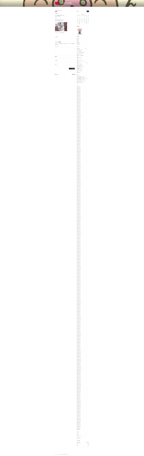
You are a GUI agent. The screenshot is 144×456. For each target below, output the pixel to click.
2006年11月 (78, 419)
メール (56, 60)
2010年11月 (78, 352)
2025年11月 (78, 99)
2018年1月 (78, 231)
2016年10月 (78, 252)
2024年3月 (78, 127)
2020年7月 (78, 189)
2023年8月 (78, 137)
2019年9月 (78, 203)
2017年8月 (78, 238)
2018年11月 (78, 217)
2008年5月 (78, 394)
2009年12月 (78, 367)
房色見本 (78, 82)
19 (79, 20)
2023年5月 (78, 141)
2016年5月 (78, 259)
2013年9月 (78, 304)
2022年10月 (78, 151)
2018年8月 (78, 221)
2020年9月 (78, 186)
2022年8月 (78, 154)
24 (88, 20)
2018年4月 (78, 227)
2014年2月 (78, 297)
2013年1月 (78, 315)
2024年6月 (78, 123)
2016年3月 (78, 262)
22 (84, 20)
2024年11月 (78, 116)
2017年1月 (78, 248)
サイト (56, 64)
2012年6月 (78, 325)
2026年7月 (78, 88)
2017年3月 (78, 245)
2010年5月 (78, 360)
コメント (56, 46)
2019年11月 (78, 200)
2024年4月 (78, 126)
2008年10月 (78, 387)
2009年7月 (78, 374)
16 (86, 19)
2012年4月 (78, 328)
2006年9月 (78, 422)
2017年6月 (78, 241)
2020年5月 (78, 192)
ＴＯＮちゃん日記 (66, 3)
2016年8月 (78, 255)
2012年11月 (78, 318)
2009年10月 (78, 370)
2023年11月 (78, 133)
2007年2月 (78, 415)
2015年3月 (78, 279)
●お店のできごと (79, 49)
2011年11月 (78, 335)
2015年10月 (78, 269)
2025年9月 (78, 102)
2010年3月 (78, 363)
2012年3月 (78, 329)
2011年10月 (78, 336)
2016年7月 (78, 256)
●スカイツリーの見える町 (80, 52)
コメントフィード (79, 436)
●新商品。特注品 (79, 65)
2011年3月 (78, 346)
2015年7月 (78, 273)
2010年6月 (78, 359)
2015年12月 (78, 266)
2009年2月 (78, 381)
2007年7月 (78, 408)
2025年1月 (78, 113)
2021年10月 (78, 168)
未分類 (77, 72)
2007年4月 (78, 412)
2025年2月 (78, 112)
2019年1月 (78, 214)
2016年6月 (78, 258)
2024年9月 (78, 119)
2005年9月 (78, 429)
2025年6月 (78, 106)
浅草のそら (78, 38)
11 (77, 19)
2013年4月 (78, 311)
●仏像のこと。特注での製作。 (82, 55)
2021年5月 (78, 175)
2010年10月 (78, 353)
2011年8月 (78, 339)
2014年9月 (78, 287)
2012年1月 (78, 332)
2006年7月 (78, 425)
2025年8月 (78, 103)
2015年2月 (78, 280)
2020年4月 (78, 193)
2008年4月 (78, 395)
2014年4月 (78, 294)
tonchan (60, 10)
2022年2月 (78, 162)
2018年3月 (78, 228)
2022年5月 (78, 158)
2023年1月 (78, 147)
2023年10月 (78, 134)
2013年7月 (78, 307)
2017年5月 (78, 242)
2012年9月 (78, 321)
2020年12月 (78, 182)
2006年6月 (78, 426)
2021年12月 (78, 165)
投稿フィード (78, 435)
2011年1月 (78, 349)
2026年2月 (78, 95)
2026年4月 (78, 92)
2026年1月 (78, 96)
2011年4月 (78, 345)
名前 (56, 56)
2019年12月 (78, 199)
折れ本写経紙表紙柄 (79, 78)
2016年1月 (78, 265)
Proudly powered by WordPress (64, 454)
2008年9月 (78, 388)
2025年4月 (78, 109)
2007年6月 (78, 409)
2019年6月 (78, 207)
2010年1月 (78, 366)
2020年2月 (78, 196)
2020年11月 (78, 183)
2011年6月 (78, 342)
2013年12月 (78, 300)
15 (84, 19)
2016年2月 (78, 263)
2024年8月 (78, 120)
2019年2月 (78, 213)
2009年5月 (78, 377)
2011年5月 (78, 343)
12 (79, 19)
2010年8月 (78, 356)
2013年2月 (78, 314)
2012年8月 (78, 322)
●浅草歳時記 (78, 68)
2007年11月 (78, 402)
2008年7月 (78, 391)
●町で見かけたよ (79, 69)
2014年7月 (78, 290)
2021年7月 (78, 172)
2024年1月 (78, 130)
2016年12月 (78, 249)
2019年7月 (78, 206)
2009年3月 (78, 380)
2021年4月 (78, 176)
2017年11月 (78, 234)
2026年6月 (78, 89)
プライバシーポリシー (57, 454)
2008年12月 (78, 384)
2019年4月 (78, 210)
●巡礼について (81, 62)
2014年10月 (78, 286)
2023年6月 (78, 140)
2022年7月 (78, 155)
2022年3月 (78, 161)
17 (88, 19)
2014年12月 (78, 283)
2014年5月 (78, 293)
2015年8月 (78, 272)
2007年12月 (78, 401)
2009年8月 (78, 373)
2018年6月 (78, 224)
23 (86, 20)
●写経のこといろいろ (80, 61)
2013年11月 (78, 301)
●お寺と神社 (81, 48)
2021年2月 (78, 179)
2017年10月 (78, 235)
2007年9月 (78, 405)
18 (77, 20)
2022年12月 (78, 148)
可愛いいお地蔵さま (79, 79)
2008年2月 (78, 398)
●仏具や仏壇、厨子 (82, 57)
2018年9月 (78, 220)
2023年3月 (78, 144)
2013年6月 (78, 308)
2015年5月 (78, 276)
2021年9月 (78, 169)
